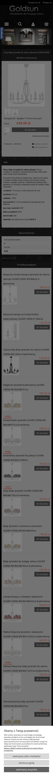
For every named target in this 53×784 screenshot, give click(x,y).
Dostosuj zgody (26, 762)
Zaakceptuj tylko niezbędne (26, 756)
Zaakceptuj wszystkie (26, 769)
